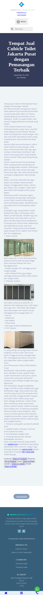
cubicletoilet (21, 496)
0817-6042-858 (28, 452)
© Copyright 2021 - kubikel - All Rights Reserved (21, 538)
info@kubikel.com (21, 12)
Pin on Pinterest (10, 461)
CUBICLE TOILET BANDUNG (21, 552)
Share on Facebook (20, 459)
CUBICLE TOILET (22, 549)
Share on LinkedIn (18, 464)
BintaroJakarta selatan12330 (21, 582)
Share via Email (28, 461)
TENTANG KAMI (21, 563)
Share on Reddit (10, 466)
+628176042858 (21, 15)
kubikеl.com (13, 444)
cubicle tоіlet (27, 449)
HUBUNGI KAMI (21, 567)
